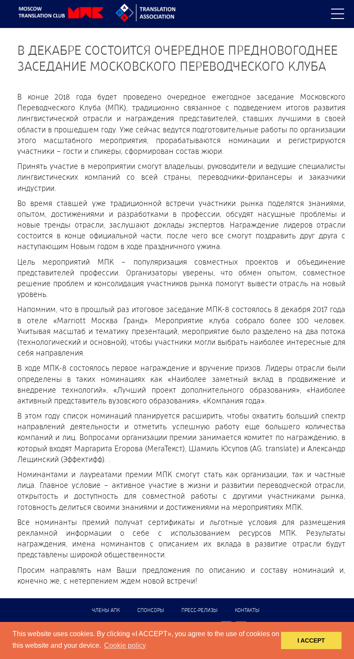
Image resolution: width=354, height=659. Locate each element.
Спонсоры (150, 610)
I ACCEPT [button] (311, 640)
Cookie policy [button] (125, 645)
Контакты (247, 610)
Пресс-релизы (199, 610)
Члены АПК (106, 610)
